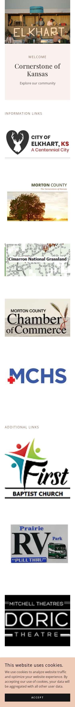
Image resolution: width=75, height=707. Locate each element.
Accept (37, 697)
